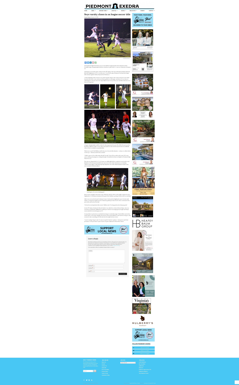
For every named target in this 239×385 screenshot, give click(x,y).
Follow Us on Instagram (145, 353)
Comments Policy (116, 245)
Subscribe (104, 367)
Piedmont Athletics (143, 371)
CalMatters (141, 365)
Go (95, 371)
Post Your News (105, 369)
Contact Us (104, 365)
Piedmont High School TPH (145, 369)
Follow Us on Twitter (145, 350)
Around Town (103, 10)
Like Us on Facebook (145, 347)
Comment (90, 250)
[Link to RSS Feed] (92, 379)
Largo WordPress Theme (135, 383)
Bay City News (142, 364)
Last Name (91, 268)
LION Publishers (142, 362)
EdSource (141, 367)
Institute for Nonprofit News (150, 383)
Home (85, 10)
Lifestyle (114, 10)
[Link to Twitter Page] (87, 379)
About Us (104, 362)
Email (90, 271)
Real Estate (133, 10)
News (92, 10)
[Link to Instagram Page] (89, 379)
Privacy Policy (105, 371)
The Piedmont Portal (143, 373)
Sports (123, 10)
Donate (142, 10)
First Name (91, 265)
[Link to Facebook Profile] (84, 379)
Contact (151, 10)
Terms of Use (105, 373)
